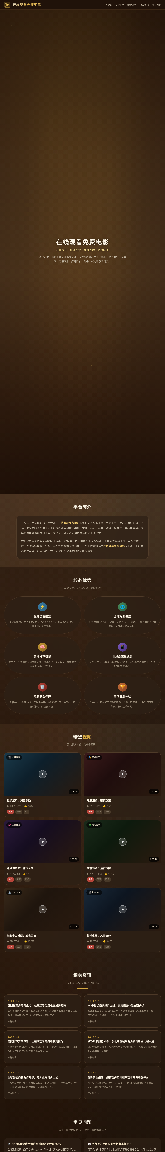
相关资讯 (144, 5)
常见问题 (156, 5)
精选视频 (132, 5)
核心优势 (120, 5)
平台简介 (107, 5)
